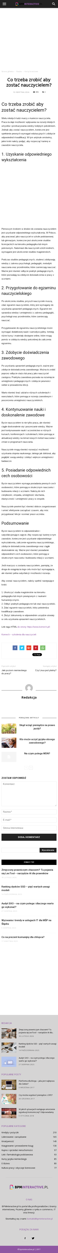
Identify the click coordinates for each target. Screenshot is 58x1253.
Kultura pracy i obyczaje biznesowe (18, 1167)
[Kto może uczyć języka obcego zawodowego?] (8, 743)
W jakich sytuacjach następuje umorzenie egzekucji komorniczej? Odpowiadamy (37, 1111)
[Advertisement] (29, 38)
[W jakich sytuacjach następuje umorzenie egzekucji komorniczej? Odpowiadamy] (8, 1113)
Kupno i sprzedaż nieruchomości (17, 1150)
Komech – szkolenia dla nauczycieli (18, 634)
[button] (54, 4)
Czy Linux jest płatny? (46, 670)
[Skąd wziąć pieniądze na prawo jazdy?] (8, 728)
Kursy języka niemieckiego (14, 1159)
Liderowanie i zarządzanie (13, 1136)
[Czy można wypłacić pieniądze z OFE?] (8, 1099)
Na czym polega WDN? (37, 753)
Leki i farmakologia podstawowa (17, 1154)
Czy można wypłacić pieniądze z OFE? (36, 1095)
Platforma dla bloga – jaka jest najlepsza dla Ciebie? (36, 1082)
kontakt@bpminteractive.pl (40, 1218)
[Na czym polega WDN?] (8, 757)
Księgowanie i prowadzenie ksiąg (17, 1145)
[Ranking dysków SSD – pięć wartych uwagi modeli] (8, 1048)
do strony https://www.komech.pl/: (33, 627)
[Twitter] (33, 1238)
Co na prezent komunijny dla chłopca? (22, 937)
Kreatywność (7, 1141)
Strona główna (7, 71)
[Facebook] (25, 1238)
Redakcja (29, 697)
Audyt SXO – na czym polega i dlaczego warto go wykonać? (37, 1059)
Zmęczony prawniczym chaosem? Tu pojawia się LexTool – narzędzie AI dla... (36, 1031)
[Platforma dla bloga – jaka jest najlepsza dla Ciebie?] (8, 1085)
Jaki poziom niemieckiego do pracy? (14, 672)
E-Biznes (5, 1163)
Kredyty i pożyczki (10, 1132)
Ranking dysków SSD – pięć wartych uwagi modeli (37, 1045)
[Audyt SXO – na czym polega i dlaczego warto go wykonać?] (8, 1062)
